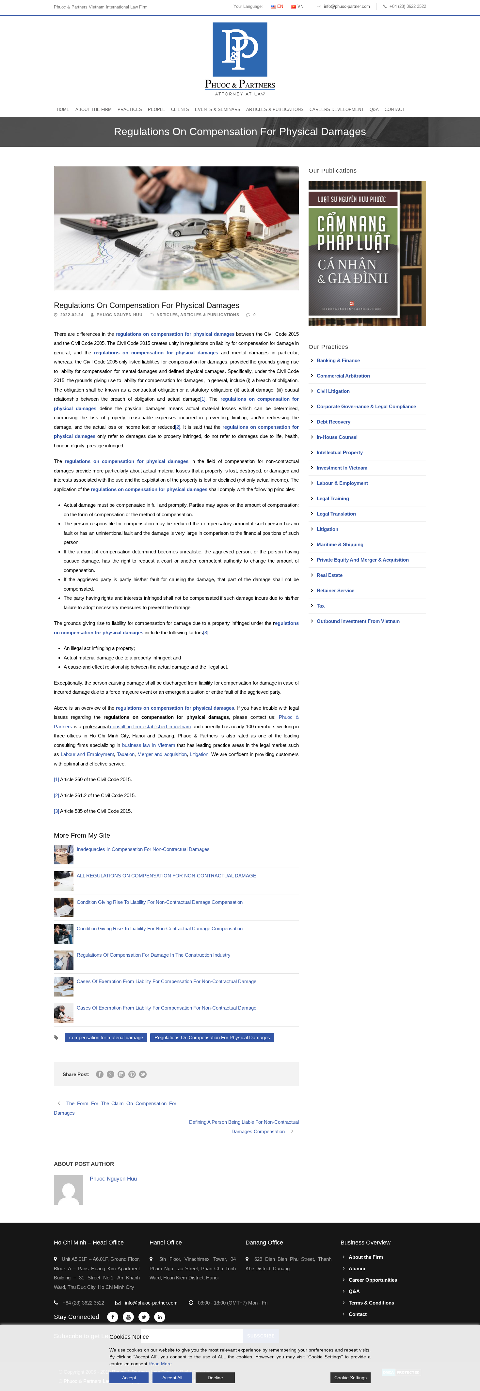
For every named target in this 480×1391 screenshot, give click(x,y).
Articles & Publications (275, 109)
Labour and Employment (87, 754)
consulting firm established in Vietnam (150, 726)
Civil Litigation (333, 391)
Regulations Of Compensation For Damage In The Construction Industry (154, 955)
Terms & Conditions (371, 1303)
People (156, 109)
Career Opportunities (373, 1280)
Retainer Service (335, 590)
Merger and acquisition (161, 754)
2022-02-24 (72, 315)
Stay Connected (76, 1316)
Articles (167, 315)
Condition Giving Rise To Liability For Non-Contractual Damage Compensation (160, 902)
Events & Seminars (217, 109)
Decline (215, 1377)
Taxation (126, 754)
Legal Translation (336, 514)
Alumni (357, 1268)
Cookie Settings (350, 1377)
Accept (129, 1377)
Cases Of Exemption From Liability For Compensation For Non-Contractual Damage (166, 981)
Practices (130, 109)
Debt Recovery (333, 422)
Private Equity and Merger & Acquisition (363, 560)
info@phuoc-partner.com (347, 6)
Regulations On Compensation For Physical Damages (212, 1037)
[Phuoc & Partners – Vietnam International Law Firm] (240, 58)
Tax (321, 606)
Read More (160, 1363)
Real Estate (330, 575)
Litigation (199, 754)
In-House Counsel (337, 437)
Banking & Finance (338, 360)
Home (63, 109)
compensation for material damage (106, 1037)
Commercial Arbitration (343, 376)
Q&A (374, 109)
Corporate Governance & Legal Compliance (366, 406)
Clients (180, 109)
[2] (177, 427)
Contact (395, 109)
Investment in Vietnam (342, 468)
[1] (202, 399)
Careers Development (337, 109)
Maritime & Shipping (340, 544)
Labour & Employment (342, 483)
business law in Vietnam (148, 745)
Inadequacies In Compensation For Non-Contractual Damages (143, 849)
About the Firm (93, 109)
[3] (205, 632)
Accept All (172, 1377)
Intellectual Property (340, 452)
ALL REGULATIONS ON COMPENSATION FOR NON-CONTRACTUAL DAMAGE (166, 875)
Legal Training (333, 498)
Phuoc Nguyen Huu (119, 315)
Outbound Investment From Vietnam (358, 621)
